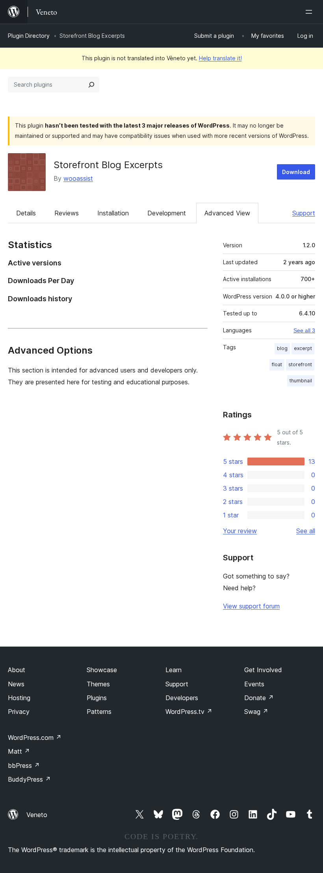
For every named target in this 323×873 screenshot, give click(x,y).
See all (305, 531)
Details (26, 213)
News (16, 684)
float (277, 364)
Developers (181, 698)
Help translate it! (220, 58)
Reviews (66, 213)
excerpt (303, 348)
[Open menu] (310, 12)
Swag (256, 711)
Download (296, 172)
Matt (19, 751)
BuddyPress (29, 779)
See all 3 (304, 330)
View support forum (251, 606)
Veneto (36, 815)
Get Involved (263, 670)
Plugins (97, 698)
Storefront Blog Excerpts (108, 165)
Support (303, 213)
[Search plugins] (91, 85)
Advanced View (227, 213)
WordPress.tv (188, 711)
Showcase (102, 670)
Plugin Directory (29, 35)
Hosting (19, 698)
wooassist (78, 178)
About (16, 670)
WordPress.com (34, 737)
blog (282, 348)
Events (254, 684)
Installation (113, 213)
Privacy (19, 711)
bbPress (24, 765)
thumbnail (301, 381)
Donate (259, 698)
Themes (98, 684)
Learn (173, 670)
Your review (240, 531)
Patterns (99, 711)
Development (166, 213)
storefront (300, 364)
